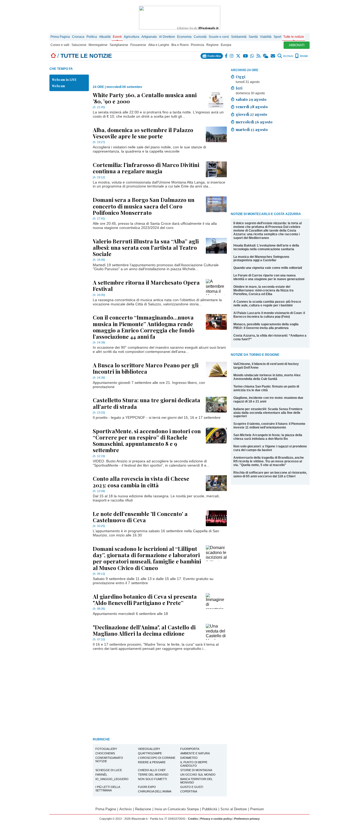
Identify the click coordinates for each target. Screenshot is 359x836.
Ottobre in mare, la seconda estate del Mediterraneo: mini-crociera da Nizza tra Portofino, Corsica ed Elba (263, 290)
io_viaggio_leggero (112, 779)
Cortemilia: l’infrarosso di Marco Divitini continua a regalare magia (146, 168)
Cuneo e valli (59, 45)
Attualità (105, 37)
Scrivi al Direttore (233, 809)
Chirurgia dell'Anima (154, 791)
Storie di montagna (196, 770)
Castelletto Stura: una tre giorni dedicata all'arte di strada (146, 403)
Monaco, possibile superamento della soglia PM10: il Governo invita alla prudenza (266, 326)
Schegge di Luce (108, 770)
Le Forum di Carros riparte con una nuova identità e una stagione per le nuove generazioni (268, 277)
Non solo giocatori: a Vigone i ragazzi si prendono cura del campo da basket (270, 448)
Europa (226, 45)
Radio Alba (214, 56)
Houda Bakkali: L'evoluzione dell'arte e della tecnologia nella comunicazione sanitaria (266, 247)
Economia (184, 37)
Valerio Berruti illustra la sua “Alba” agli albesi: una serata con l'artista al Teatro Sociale (146, 247)
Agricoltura (131, 37)
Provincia (197, 45)
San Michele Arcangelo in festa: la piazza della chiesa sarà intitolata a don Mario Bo (267, 437)
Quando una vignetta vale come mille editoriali (267, 268)
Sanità (253, 37)
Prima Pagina (60, 37)
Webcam (58, 86)
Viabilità (265, 37)
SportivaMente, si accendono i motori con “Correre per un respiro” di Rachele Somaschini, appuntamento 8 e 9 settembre (147, 440)
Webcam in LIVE (64, 79)
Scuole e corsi (219, 37)
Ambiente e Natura (195, 753)
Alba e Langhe (158, 45)
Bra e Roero (180, 45)
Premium (257, 809)
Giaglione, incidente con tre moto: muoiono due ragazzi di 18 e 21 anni (268, 399)
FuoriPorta (189, 748)
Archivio (288, 56)
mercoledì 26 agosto (254, 121)
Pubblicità (209, 809)
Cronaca (78, 37)
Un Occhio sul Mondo (198, 774)
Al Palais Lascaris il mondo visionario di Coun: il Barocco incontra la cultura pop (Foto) (269, 314)
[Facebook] (226, 56)
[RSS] (259, 56)
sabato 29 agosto (251, 99)
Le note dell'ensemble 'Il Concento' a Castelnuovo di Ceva (140, 517)
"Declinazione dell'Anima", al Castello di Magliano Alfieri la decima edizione (144, 630)
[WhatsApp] (252, 56)
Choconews (105, 753)
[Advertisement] (270, 173)
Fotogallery (106, 748)
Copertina (188, 791)
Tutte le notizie (293, 37)
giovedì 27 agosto (251, 114)
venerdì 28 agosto (252, 106)
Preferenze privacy (247, 818)
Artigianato (149, 37)
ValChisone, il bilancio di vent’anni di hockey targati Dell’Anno (266, 365)
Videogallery (149, 748)
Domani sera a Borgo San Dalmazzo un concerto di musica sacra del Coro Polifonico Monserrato (143, 206)
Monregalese (98, 45)
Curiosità (200, 37)
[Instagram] (232, 56)
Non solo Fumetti (152, 779)
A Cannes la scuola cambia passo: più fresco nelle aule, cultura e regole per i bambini (267, 303)
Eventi (117, 37)
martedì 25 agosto (252, 129)
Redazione (143, 809)
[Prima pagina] (53, 56)
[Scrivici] (273, 56)
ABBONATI (296, 45)
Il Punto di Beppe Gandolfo (193, 764)
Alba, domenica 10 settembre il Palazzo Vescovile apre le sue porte (143, 133)
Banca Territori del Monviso (196, 780)
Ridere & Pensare (152, 762)
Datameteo (189, 757)
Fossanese (138, 45)
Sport (277, 37)
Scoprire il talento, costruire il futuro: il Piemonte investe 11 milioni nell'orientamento (269, 425)
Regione (212, 45)
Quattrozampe (150, 753)
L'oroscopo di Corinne (156, 757)
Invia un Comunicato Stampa (177, 809)
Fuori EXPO (147, 786)
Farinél (101, 774)
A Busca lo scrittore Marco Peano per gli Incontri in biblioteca (145, 368)
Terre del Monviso (153, 774)
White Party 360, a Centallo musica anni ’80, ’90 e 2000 (145, 98)
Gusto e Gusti (191, 786)
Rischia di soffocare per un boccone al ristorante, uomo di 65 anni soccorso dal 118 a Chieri (270, 474)
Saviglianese (119, 45)
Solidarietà (239, 37)
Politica (91, 37)
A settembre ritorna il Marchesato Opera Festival (146, 285)
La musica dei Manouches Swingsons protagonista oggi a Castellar (261, 258)
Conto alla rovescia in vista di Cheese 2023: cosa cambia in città (141, 481)
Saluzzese (78, 45)
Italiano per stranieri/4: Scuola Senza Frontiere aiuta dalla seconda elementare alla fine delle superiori (267, 412)
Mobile (303, 56)
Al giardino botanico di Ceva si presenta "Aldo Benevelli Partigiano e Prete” (145, 599)
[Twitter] (238, 56)
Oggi (240, 76)
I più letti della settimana (107, 788)
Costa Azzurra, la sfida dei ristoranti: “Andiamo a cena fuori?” (269, 337)
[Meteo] (266, 56)
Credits (193, 818)
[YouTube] (245, 56)
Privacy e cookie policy (216, 818)
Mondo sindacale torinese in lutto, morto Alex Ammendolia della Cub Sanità (267, 377)
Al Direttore (167, 37)
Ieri (239, 88)
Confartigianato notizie (109, 759)
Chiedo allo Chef (152, 770)
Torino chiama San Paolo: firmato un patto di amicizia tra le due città (266, 388)
